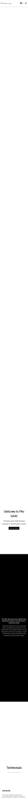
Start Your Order (14, 528)
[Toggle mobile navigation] (25, 3)
